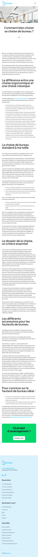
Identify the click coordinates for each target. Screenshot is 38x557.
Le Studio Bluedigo (6, 484)
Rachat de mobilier (6, 498)
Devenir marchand (6, 535)
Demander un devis (6, 529)
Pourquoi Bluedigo (6, 507)
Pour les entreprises (7, 486)
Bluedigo (8, 553)
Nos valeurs (5, 509)
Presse (3, 515)
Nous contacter (6, 527)
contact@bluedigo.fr (8, 468)
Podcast (4, 518)
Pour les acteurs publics (8, 492)
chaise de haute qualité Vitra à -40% (20, 417)
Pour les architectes (7, 489)
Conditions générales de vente (9, 543)
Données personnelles (7, 540)
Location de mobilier (7, 495)
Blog (3, 512)
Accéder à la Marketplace (8, 532)
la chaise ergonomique (20, 98)
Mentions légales (6, 538)
